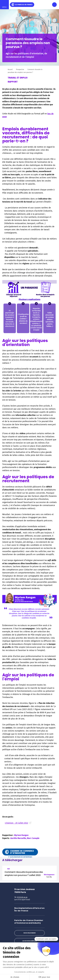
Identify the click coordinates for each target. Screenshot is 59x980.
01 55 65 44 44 (22, 897)
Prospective (20, 69)
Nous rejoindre (29, 933)
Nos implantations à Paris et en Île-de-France (29, 909)
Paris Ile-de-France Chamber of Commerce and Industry (28, 921)
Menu (4, 7)
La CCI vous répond (29, 941)
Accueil (10, 69)
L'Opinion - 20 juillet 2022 (16, 823)
